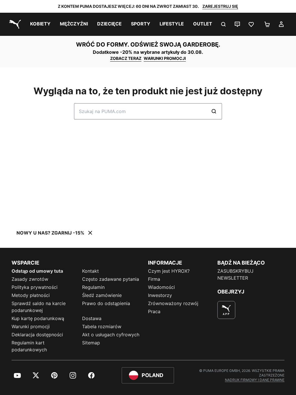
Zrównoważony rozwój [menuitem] (173, 303)
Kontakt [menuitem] (90, 271)
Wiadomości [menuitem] (161, 287)
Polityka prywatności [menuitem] (35, 287)
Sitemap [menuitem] (91, 343)
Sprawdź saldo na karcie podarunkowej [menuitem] (39, 306)
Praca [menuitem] (154, 311)
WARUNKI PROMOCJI (165, 58)
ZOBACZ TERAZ (125, 58)
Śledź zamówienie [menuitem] (102, 295)
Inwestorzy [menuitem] (160, 295)
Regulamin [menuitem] (93, 287)
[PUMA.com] (13, 24)
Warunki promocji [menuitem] (31, 326)
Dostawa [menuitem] (91, 318)
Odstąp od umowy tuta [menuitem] (37, 271)
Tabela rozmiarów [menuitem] (101, 326)
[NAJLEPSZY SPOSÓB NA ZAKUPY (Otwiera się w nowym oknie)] (226, 310)
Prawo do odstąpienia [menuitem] (106, 303)
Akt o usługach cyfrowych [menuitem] (110, 334)
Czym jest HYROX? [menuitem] (169, 271)
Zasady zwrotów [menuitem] (30, 279)
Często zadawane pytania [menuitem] (110, 279)
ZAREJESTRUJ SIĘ (220, 6)
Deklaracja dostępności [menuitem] (37, 334)
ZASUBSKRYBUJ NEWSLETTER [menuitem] (235, 274)
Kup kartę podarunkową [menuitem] (38, 318)
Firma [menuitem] (154, 279)
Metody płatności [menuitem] (31, 295)
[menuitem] (40, 24)
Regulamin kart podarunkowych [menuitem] (29, 346)
